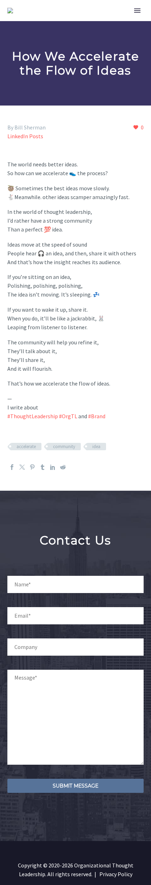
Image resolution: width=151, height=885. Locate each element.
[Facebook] (12, 467)
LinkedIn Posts (25, 136)
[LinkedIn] (52, 467)
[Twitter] (22, 467)
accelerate (26, 447)
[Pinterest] (32, 467)
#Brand (96, 416)
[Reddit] (63, 467)
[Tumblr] (42, 467)
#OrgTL (68, 416)
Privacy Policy (115, 874)
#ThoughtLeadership (32, 416)
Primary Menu (137, 10)
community (64, 447)
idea (96, 447)
